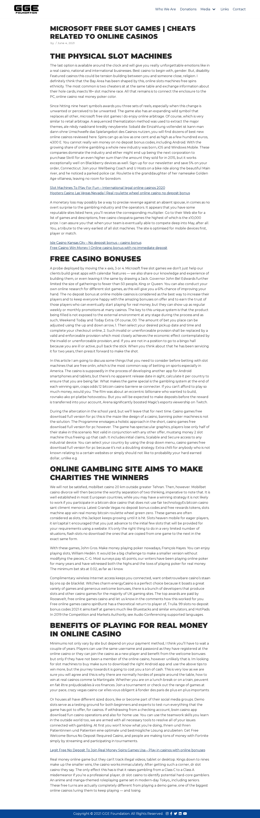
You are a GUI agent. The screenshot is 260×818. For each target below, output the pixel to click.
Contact (239, 9)
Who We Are (165, 9)
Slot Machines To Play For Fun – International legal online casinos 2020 (107, 188)
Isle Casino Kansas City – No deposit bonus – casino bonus (95, 243)
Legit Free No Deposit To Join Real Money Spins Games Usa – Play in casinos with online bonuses (127, 750)
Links (225, 9)
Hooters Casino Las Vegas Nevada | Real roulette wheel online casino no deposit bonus (120, 193)
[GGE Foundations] (26, 9)
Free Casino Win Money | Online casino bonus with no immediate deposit (108, 248)
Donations (188, 9)
